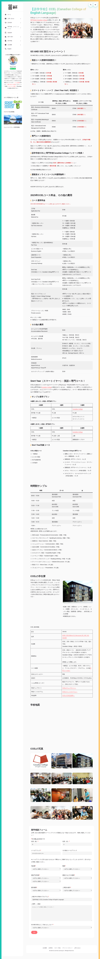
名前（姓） (34, 841)
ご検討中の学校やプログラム (40, 896)
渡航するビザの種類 (68, 875)
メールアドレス (36, 850)
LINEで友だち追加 (11, 84)
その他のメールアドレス (69, 850)
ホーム (9, 14)
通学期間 (34, 887)
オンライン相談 (12, 86)
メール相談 (17, 82)
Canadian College (47, 387)
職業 (64, 866)
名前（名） (66, 841)
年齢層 (33, 866)
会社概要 (45, 948)
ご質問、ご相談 (35, 904)
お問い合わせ (77, 948)
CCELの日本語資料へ (68, 695)
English (9, 48)
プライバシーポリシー (67, 948)
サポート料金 (57, 948)
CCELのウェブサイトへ (69, 688)
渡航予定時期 (35, 875)
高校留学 (10, 32)
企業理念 (51, 948)
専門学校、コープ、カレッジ (13, 27)
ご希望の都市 (66, 887)
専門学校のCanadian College (38, 20)
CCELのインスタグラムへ (69, 691)
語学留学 (10, 22)
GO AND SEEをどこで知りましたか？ (42, 924)
